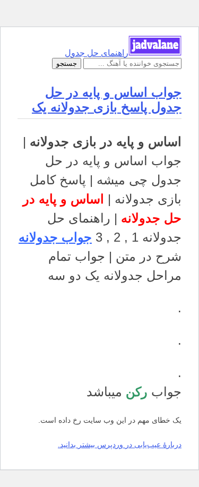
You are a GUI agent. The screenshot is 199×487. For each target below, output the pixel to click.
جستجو (66, 63)
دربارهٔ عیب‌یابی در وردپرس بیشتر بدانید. (119, 444)
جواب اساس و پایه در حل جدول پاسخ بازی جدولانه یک (106, 99)
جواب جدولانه (55, 237)
